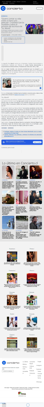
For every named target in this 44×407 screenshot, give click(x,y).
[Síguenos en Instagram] (24, 7)
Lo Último (14, 1)
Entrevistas (5, 3)
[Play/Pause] (27, 405)
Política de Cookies (23, 387)
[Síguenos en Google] (23, 7)
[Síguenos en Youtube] (30, 7)
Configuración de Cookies (33, 387)
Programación (8, 1)
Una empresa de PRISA (22, 393)
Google (39, 361)
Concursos (23, 1)
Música (25, 364)
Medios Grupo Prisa (22, 396)
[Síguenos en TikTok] (34, 7)
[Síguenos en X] (28, 7)
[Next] (34, 405)
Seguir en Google (37, 142)
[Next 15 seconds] (31, 405)
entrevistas (10, 127)
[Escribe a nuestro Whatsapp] (23, 9)
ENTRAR (35, 1)
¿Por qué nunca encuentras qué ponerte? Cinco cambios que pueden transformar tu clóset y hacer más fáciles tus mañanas (12, 308)
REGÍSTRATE (35, 3)
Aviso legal (6, 387)
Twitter (39, 371)
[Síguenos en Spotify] (32, 7)
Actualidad (4, 127)
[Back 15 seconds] (24, 405)
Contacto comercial (7, 371)
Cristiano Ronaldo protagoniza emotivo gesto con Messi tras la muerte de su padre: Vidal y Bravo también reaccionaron (32, 308)
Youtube (39, 373)
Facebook (38, 369)
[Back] (21, 405)
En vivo (3, 1)
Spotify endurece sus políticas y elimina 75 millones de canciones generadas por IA (23, 135)
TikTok (39, 378)
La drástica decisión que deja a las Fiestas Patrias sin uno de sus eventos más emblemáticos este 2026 (32, 285)
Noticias (18, 1)
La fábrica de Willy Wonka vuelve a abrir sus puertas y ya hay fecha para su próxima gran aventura (12, 328)
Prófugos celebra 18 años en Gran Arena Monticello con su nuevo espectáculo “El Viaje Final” (23, 132)
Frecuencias (11, 3)
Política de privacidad (14, 387)
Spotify (39, 376)
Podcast (32, 371)
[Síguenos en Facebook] (26, 7)
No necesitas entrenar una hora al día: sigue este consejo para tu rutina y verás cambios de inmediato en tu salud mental (31, 264)
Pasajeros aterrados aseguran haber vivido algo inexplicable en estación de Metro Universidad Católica (12, 349)
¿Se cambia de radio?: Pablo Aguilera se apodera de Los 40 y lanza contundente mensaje (12, 263)
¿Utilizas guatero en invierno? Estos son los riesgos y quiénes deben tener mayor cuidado (31, 328)
